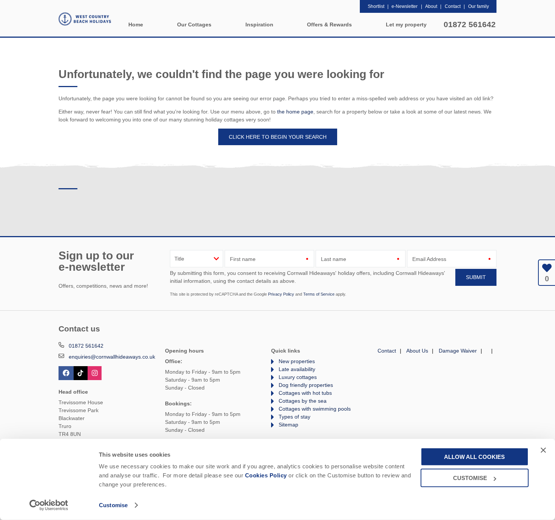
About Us (417, 351)
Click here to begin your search (278, 137)
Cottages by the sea (303, 401)
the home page (295, 112)
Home (135, 24)
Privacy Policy (281, 294)
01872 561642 (470, 24)
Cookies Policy (266, 475)
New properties (297, 361)
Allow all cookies (474, 456)
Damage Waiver (458, 351)
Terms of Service (319, 294)
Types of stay (294, 417)
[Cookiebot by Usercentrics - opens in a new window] (49, 505)
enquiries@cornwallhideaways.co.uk (112, 357)
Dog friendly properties (306, 385)
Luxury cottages (298, 377)
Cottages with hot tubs (305, 393)
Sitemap (288, 425)
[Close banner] (543, 450)
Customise (113, 505)
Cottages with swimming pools (315, 409)
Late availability (297, 369)
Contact (387, 351)
